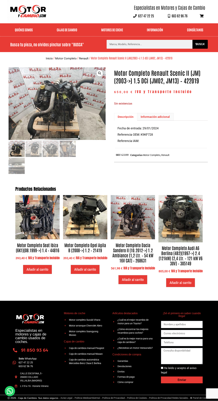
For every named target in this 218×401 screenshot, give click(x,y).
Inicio (49, 58)
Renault (84, 58)
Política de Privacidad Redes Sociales (168, 398)
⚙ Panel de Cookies (200, 398)
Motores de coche (112, 30)
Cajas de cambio (67, 30)
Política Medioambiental (87, 398)
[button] (100, 73)
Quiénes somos (24, 30)
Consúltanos (195, 30)
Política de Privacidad (113, 398)
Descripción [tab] (126, 116)
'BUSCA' (200, 44)
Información (155, 30)
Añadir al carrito (37, 269)
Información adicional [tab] (155, 116)
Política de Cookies (137, 398)
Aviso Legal (66, 398)
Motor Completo (66, 58)
